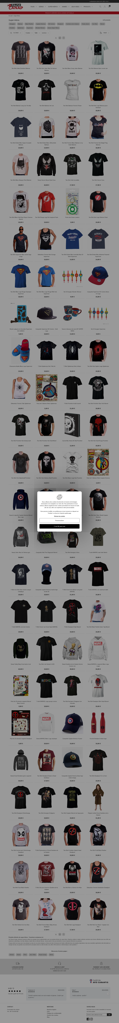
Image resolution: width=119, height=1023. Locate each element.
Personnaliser (59, 520)
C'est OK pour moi (59, 526)
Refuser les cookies (59, 516)
